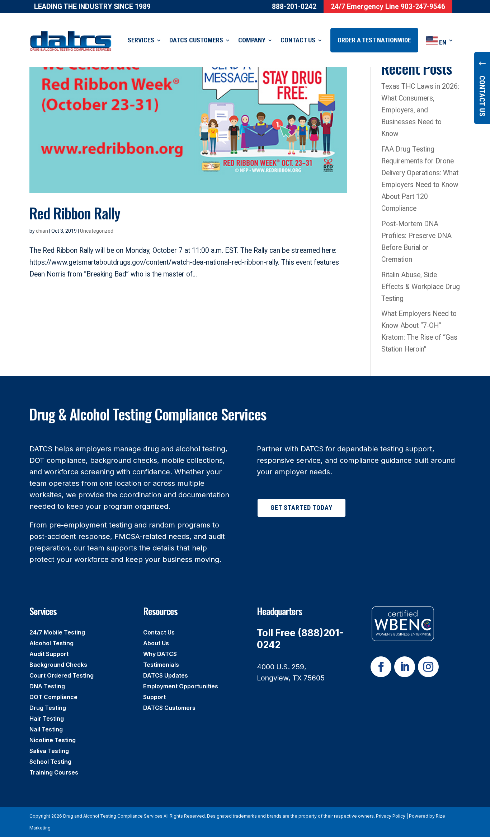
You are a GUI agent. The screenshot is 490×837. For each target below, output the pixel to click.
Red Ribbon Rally (74, 213)
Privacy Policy (390, 816)
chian (42, 231)
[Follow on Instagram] (428, 666)
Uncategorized (96, 231)
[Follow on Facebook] (381, 666)
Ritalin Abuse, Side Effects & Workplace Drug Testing (420, 287)
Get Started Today (301, 507)
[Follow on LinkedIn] (404, 666)
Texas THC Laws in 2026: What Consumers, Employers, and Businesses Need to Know (420, 110)
